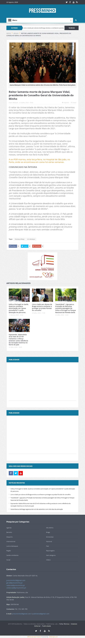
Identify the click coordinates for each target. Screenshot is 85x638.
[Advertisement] (42, 385)
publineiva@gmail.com (40, 614)
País (47, 546)
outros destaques (12, 546)
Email (74, 102)
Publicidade (46, 626)
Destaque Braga (19, 239)
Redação (15, 102)
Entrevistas (49, 537)
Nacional (49, 541)
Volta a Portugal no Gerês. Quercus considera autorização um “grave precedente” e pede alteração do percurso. (19, 308)
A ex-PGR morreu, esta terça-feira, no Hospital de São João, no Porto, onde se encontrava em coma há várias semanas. (39, 160)
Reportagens (50, 551)
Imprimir (66, 102)
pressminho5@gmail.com (15, 580)
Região (8, 551)
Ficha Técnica (64, 624)
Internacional (10, 541)
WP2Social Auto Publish (34, 637)
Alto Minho (49, 528)
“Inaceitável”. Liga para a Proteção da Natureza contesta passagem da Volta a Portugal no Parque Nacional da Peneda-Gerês (65, 308)
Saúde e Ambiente (12, 555)
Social (8, 560)
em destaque (31, 239)
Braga (48, 532)
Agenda (8, 528)
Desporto (9, 537)
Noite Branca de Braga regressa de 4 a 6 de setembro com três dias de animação (37, 509)
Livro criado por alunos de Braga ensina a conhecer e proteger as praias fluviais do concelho (43, 28)
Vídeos (48, 560)
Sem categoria (50, 555)
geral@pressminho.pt (14, 583)
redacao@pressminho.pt (15, 585)
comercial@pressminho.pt (16, 588)
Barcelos (9, 532)
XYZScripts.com (53, 637)
